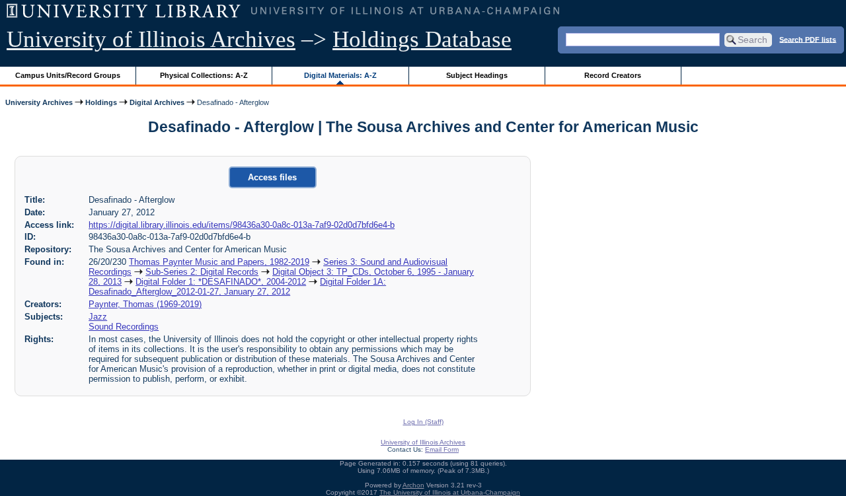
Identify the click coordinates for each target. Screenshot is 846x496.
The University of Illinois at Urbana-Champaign (449, 492)
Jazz (98, 317)
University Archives (39, 102)
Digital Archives (157, 102)
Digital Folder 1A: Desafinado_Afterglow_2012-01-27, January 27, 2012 (237, 287)
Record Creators (612, 75)
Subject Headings (477, 75)
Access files (272, 177)
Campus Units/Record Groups (67, 75)
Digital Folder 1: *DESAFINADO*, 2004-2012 (220, 282)
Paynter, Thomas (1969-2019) (145, 304)
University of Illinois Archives (151, 39)
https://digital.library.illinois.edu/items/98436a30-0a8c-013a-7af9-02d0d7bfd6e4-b (242, 225)
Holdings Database (422, 39)
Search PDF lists (807, 39)
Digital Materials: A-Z (340, 75)
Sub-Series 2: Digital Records (201, 272)
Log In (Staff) (423, 421)
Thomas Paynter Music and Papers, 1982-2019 (219, 262)
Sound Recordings (124, 327)
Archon (413, 485)
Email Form (442, 449)
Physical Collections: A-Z (204, 75)
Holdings (101, 102)
